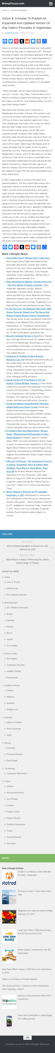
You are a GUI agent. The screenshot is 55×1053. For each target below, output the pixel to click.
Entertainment (19, 10)
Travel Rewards (14, 837)
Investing (11, 748)
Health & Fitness (12, 685)
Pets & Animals (14, 728)
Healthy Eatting (14, 671)
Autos (7, 577)
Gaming (10, 620)
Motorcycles (12, 588)
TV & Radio (12, 645)
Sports (10, 639)
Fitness (10, 690)
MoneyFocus (11, 33)
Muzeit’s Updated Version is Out (22, 336)
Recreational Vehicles (17, 594)
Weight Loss (12, 709)
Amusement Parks (15, 792)
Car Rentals (12, 799)
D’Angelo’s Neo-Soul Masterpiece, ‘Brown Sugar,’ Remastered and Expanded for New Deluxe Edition (27, 434)
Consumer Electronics (17, 773)
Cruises (10, 805)
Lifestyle (8, 717)
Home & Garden (14, 722)
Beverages (12, 658)
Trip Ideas (11, 843)
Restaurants (12, 677)
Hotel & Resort (13, 818)
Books (5, 10)
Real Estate (12, 760)
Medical (10, 697)
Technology (10, 768)
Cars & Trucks (13, 582)
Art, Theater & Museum (17, 607)
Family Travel (13, 811)
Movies (10, 626)
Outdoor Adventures (16, 824)
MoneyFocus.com (13, 3)
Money (8, 743)
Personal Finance (15, 754)
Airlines (10, 786)
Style (9, 735)
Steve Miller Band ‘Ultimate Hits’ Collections (28, 258)
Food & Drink (11, 653)
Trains (9, 831)
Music (9, 633)
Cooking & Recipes (16, 665)
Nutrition (10, 703)
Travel (7, 781)
